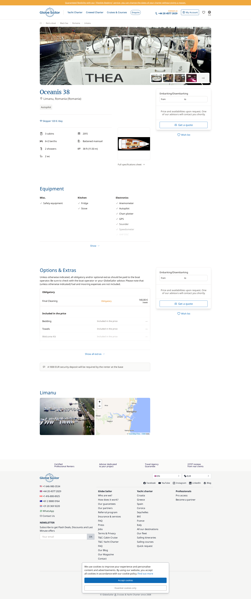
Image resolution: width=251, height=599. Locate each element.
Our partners (105, 508)
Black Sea (64, 23)
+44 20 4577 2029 (52, 491)
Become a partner (186, 499)
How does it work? (108, 499)
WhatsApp (48, 511)
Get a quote (185, 125)
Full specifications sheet (129, 164)
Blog (209, 482)
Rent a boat (51, 23)
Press (101, 525)
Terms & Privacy (107, 533)
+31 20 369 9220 (51, 506)
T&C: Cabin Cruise (108, 537)
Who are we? (105, 495)
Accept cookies (125, 580)
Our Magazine (106, 554)
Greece (141, 499)
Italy (139, 525)
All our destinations (147, 529)
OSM (144, 433)
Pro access (182, 495)
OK (90, 536)
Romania (76, 23)
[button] (75, 12)
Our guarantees (107, 503)
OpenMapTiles (134, 433)
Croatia (141, 495)
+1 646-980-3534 (51, 486)
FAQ (100, 520)
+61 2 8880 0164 (51, 501)
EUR (189, 476)
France (140, 520)
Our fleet (142, 533)
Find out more (145, 573)
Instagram (181, 482)
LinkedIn (196, 482)
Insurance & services (109, 516)
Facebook (151, 482)
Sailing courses (145, 541)
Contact (102, 558)
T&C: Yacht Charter (108, 541)
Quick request (145, 546)
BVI (139, 516)
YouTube (166, 482)
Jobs (100, 529)
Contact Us (49, 516)
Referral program (107, 512)
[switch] (183, 135)
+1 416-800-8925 (51, 496)
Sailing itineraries (146, 537)
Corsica (141, 508)
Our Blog (103, 550)
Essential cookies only (125, 588)
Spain (140, 503)
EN (158, 476)
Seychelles (142, 512)
